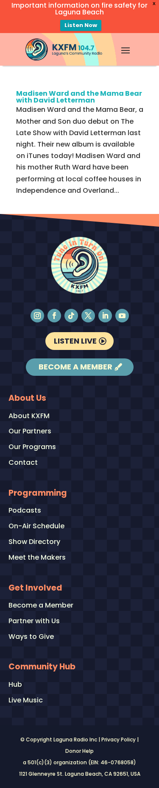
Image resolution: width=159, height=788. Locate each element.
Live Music (25, 700)
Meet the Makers (37, 557)
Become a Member (75, 366)
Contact (23, 462)
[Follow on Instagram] (37, 315)
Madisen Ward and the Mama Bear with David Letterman (79, 97)
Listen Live (75, 341)
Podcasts (24, 510)
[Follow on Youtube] (122, 315)
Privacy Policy (118, 739)
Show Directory (34, 542)
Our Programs (32, 447)
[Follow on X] (88, 315)
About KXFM (29, 416)
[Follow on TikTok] (71, 315)
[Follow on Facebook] (54, 315)
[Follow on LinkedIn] (105, 315)
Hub (15, 684)
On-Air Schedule (36, 526)
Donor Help (79, 751)
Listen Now (80, 25)
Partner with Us (34, 621)
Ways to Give (31, 637)
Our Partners (29, 431)
